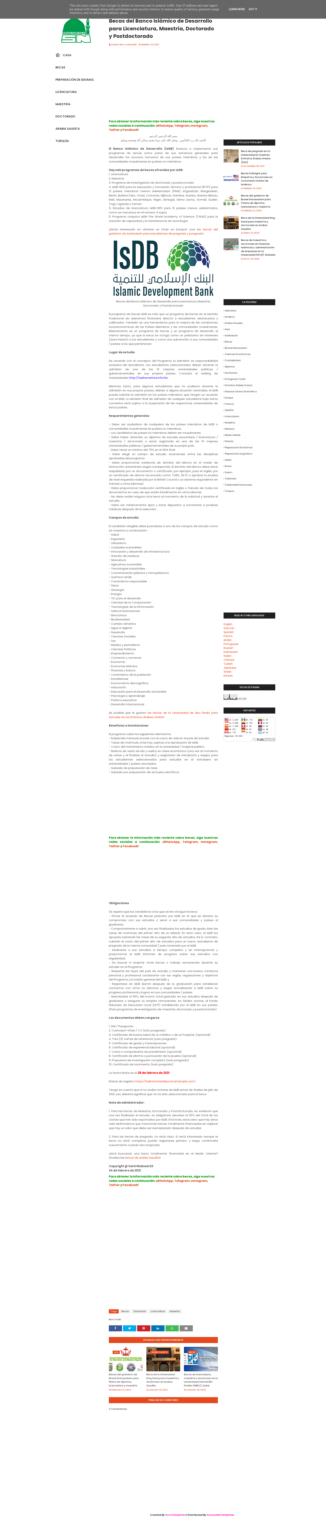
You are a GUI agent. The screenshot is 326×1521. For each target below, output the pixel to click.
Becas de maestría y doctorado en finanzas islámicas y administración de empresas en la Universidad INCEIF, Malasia (258, 247)
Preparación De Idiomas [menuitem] (74, 79)
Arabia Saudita (234, 323)
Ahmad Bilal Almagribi (124, 44)
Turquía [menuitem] (62, 141)
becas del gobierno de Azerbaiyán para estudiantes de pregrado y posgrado (163, 231)
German (229, 628)
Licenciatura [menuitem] (66, 92)
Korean (228, 676)
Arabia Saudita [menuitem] (67, 128)
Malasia (229, 428)
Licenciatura (158, 1311)
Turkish (228, 664)
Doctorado (140, 1311)
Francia (229, 404)
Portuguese (231, 644)
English (228, 624)
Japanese (230, 668)
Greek (227, 672)
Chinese (229, 660)
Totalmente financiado (238, 484)
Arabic (228, 640)
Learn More (237, 9)
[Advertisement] (163, 88)
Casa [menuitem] (67, 55)
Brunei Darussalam (236, 348)
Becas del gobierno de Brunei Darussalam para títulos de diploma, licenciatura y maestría (124, 1380)
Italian (227, 656)
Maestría (175, 1311)
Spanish (229, 632)
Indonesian (231, 652)
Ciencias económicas (238, 354)
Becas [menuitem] (60, 67)
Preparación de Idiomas (239, 447)
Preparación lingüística (238, 453)
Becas (125, 1311)
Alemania (230, 310)
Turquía (229, 491)
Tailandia (230, 478)
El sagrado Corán (235, 379)
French (228, 636)
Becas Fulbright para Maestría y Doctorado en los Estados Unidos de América (256, 179)
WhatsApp (165, 126)
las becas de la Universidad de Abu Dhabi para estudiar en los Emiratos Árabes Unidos (163, 715)
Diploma (230, 366)
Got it (253, 9)
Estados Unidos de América (241, 391)
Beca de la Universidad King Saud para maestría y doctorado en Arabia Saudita (162, 1380)
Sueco (228, 472)
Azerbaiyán (231, 335)
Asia (227, 329)
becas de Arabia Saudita (142, 1158)
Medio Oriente (232, 435)
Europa (229, 397)
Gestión (229, 410)
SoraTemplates (175, 1515)
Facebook (130, 130)
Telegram (181, 126)
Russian (228, 648)
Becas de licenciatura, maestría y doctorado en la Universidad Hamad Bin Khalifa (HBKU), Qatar (201, 1380)
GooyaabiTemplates (220, 1515)
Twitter (114, 130)
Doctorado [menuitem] (65, 116)
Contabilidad (233, 360)
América (230, 316)
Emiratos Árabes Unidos (238, 385)
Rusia (228, 466)
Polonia (229, 441)
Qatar (228, 460)
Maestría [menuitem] (62, 104)
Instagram (199, 126)
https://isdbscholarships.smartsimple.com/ (165, 1081)
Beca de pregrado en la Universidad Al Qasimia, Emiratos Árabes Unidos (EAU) (256, 156)
